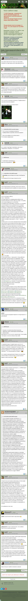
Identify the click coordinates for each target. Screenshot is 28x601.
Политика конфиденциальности (10, 592)
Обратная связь (21, 592)
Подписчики (12, 579)
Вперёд (23, 54)
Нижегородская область (20, 51)
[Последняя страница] (26, 54)
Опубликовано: (11, 58)
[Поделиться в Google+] (6, 589)
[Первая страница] (1, 54)
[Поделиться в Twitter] (2, 589)
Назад (4, 54)
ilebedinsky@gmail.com (10, 41)
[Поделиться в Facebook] (4, 589)
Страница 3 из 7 (14, 54)
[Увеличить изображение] (3, 176)
